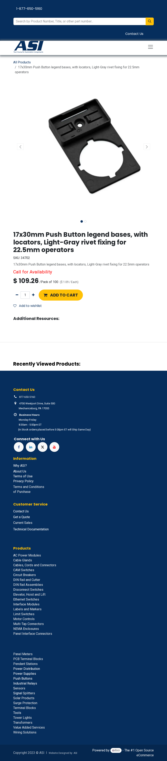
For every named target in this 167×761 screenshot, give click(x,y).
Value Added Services (29, 727)
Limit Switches (23, 614)
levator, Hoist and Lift (29, 594)
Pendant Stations (25, 664)
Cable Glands (22, 560)
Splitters (24, 693)
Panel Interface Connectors (32, 634)
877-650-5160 (27, 396)
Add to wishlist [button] (30, 305)
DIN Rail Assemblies (28, 585)
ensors (19, 688)
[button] (20, 146)
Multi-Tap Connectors (28, 624)
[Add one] (33, 295)
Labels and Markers (27, 609)
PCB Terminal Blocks (28, 659)
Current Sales (22, 523)
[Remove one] (17, 295)
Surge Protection (25, 703)
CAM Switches (23, 570)
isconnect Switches (28, 590)
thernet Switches (26, 599)
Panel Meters (23, 654)
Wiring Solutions (24, 732)
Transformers (22, 722)
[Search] (150, 21)
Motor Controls (24, 619)
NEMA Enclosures (26, 629)
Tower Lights (22, 718)
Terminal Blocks (24, 708)
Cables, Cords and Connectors (34, 565)
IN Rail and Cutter (26, 580)
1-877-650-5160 (29, 8)
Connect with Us (29, 438)
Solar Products (23, 698)
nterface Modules (26, 604)
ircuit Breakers (24, 575)
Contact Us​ (134, 33)
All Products (22, 62)
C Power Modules (27, 555)
